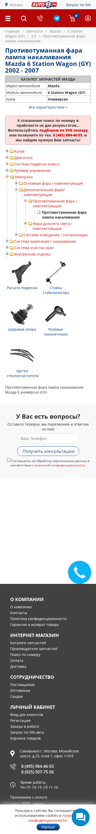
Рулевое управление (32, 170)
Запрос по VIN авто (27, 732)
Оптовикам (20, 690)
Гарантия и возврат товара (34, 624)
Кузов (19, 151)
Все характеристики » (48, 107)
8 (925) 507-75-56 (37, 772)
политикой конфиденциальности (59, 465)
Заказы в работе (24, 726)
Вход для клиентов (26, 714)
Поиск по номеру (25, 654)
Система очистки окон (34, 247)
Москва (16, 4)
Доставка (18, 666)
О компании (21, 606)
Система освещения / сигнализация (56, 234)
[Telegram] (57, 20)
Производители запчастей (33, 648)
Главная (12, 31)
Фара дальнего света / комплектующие (52, 226)
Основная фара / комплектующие (53, 183)
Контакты (18, 612)
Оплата (16, 660)
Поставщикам (22, 684)
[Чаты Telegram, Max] (81, 817)
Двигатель (23, 157)
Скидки (16, 696)
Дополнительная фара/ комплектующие (44, 192)
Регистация (20, 720)
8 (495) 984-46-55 (37, 766)
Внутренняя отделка (32, 254)
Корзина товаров (25, 738)
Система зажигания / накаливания (45, 241)
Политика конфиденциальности (38, 618)
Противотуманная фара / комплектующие (55, 203)
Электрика (23, 176)
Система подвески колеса (36, 164)
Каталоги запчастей (28, 642)
